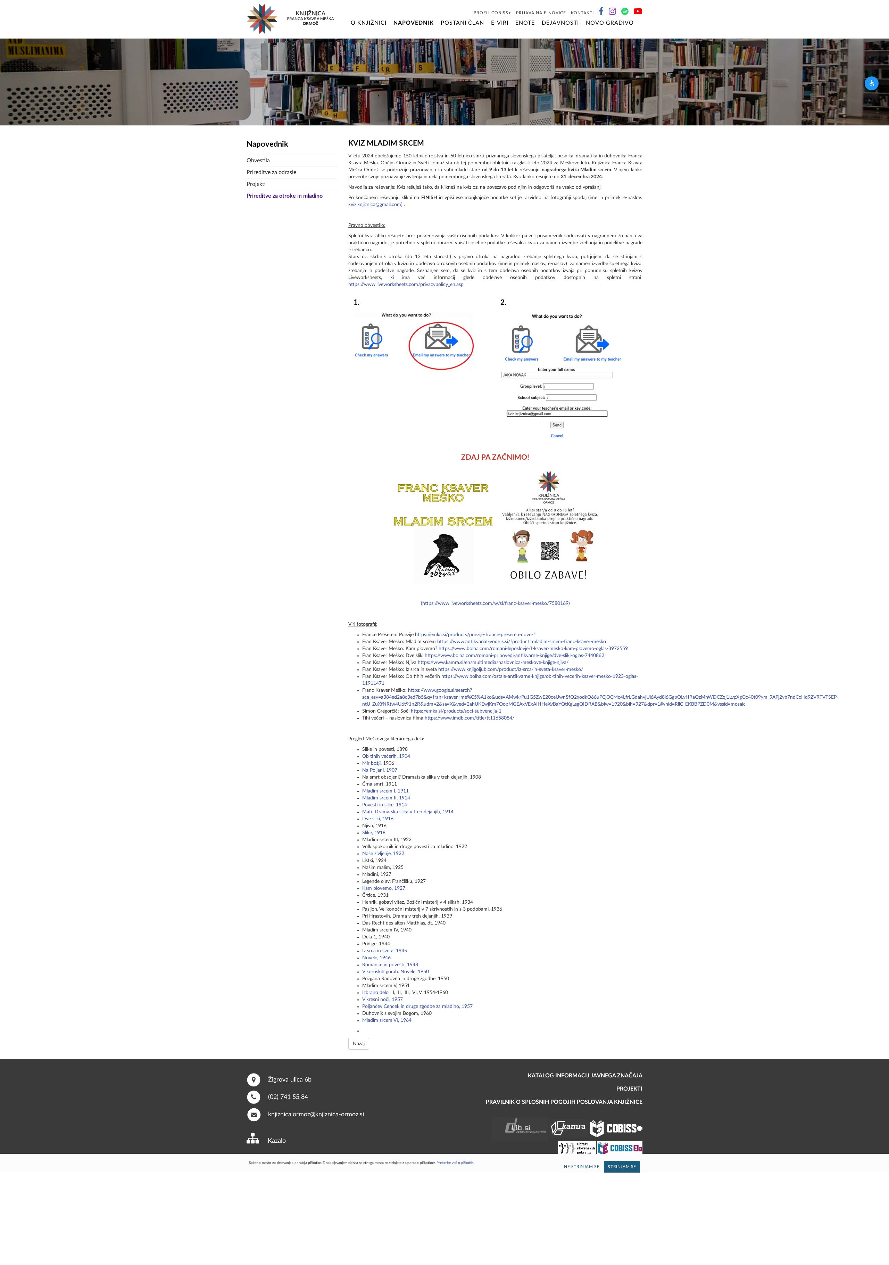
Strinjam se (622, 1167)
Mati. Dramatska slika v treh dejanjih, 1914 (408, 812)
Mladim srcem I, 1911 (385, 791)
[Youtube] (638, 13)
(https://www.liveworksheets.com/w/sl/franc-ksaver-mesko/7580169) (495, 603)
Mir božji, (372, 763)
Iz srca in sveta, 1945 (384, 950)
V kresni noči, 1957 (382, 999)
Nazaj (359, 1043)
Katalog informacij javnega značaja (585, 1075)
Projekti (256, 184)
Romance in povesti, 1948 (390, 964)
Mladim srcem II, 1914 (386, 798)
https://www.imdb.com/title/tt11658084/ (469, 718)
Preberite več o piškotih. (455, 1163)
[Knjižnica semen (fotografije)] (641, 23)
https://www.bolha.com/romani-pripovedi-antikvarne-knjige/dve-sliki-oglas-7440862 (514, 655)
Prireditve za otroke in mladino (285, 196)
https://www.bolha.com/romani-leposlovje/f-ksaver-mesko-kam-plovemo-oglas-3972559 (533, 648)
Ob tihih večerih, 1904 (386, 756)
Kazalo (277, 1141)
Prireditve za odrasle (271, 172)
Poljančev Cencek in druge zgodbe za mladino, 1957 (417, 1006)
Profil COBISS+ (492, 13)
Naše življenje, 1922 (383, 853)
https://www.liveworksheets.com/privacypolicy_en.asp (406, 284)
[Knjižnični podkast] (625, 13)
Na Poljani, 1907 (379, 770)
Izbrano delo (375, 992)
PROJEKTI (629, 1089)
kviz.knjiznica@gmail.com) (375, 204)
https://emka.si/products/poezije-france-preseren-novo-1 (475, 634)
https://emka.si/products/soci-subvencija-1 (456, 711)
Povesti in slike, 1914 (384, 805)
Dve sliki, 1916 (377, 818)
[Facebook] (601, 13)
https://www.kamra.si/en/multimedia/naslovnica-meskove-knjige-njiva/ (493, 662)
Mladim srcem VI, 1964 (387, 1020)
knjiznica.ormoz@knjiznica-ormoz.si (316, 1114)
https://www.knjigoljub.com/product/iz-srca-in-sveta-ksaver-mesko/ (510, 669)
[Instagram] (612, 13)
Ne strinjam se (581, 1167)
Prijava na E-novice (541, 13)
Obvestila (258, 160)
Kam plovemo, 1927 (383, 888)
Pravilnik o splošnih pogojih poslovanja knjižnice (564, 1102)
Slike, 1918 (373, 832)
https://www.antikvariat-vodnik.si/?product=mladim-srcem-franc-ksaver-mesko (521, 641)
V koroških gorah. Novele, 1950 (395, 971)
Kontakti (582, 13)
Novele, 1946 (376, 957)
